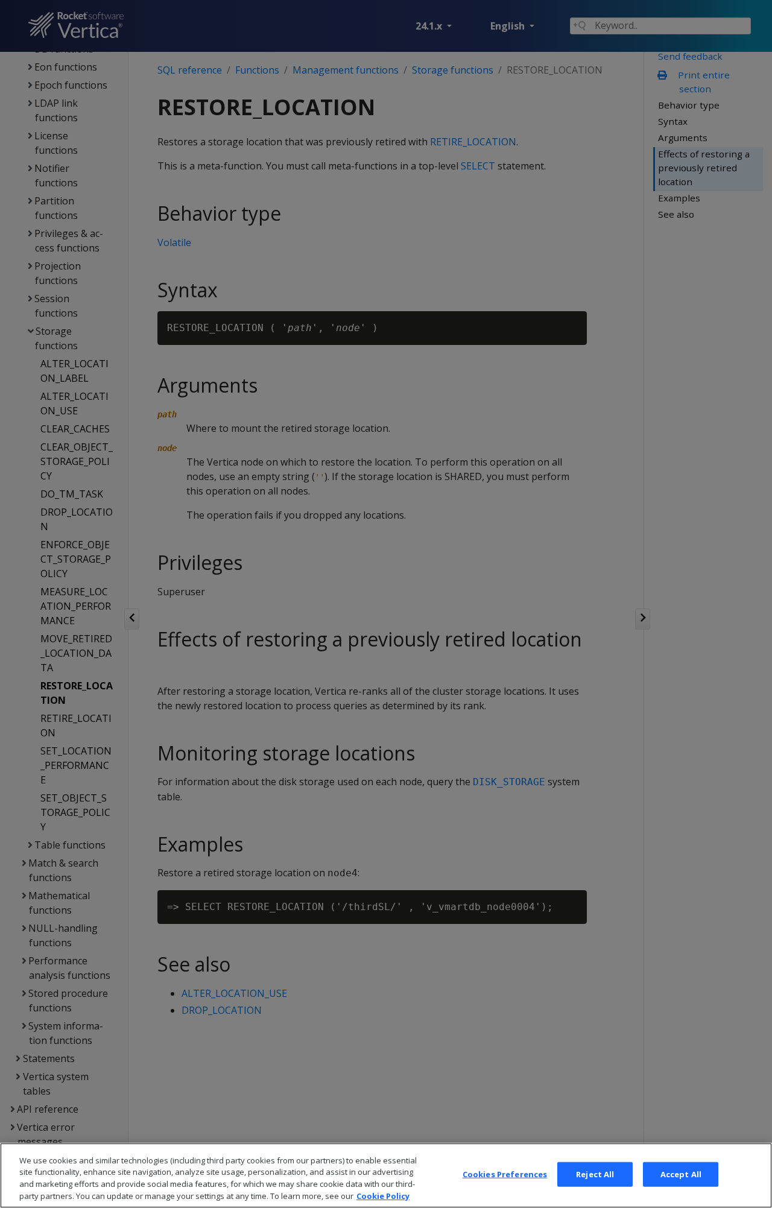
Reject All (595, 1174)
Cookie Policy (383, 1195)
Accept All (680, 1174)
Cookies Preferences (505, 1174)
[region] (386, 1175)
